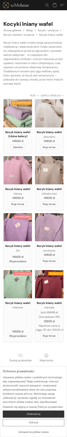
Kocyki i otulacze (48, 30)
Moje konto (46, 360)
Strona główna (12, 30)
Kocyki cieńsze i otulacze (18, 35)
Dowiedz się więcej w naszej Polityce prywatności (33, 407)
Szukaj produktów (20, 360)
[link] (33, 431)
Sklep (29, 30)
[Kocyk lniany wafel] (49, 113)
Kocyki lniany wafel (51, 35)
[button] (16, 5)
